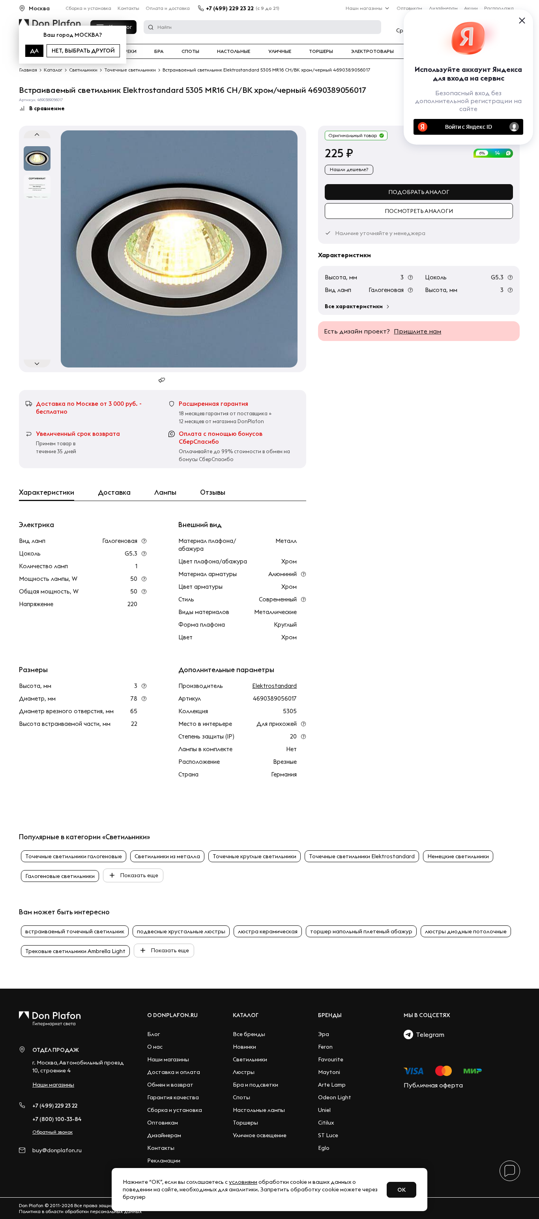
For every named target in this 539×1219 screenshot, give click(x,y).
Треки (129, 51)
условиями (243, 1181)
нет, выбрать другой (83, 50)
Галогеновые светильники (60, 876)
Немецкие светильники (458, 856)
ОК (401, 1189)
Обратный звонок (52, 1132)
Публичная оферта (433, 1085)
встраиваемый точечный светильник (74, 931)
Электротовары (372, 51)
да (34, 50)
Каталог (245, 1015)
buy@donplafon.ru (57, 1150)
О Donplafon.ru (172, 1015)
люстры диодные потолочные (466, 931)
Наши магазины (364, 8)
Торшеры (321, 51)
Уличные (279, 51)
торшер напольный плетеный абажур (361, 931)
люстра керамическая (268, 931)
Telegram (428, 1034)
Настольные (233, 51)
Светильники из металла (167, 856)
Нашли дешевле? (349, 169)
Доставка (114, 492)
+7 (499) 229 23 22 (230, 8)
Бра (158, 51)
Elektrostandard (274, 686)
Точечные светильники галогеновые (73, 856)
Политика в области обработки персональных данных (80, 1211)
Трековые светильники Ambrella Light (75, 951)
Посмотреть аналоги (419, 211)
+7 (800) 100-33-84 (57, 1119)
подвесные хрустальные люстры (181, 931)
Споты (190, 51)
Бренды (330, 1015)
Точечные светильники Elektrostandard (362, 856)
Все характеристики (354, 306)
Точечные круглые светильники (254, 856)
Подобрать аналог (418, 192)
